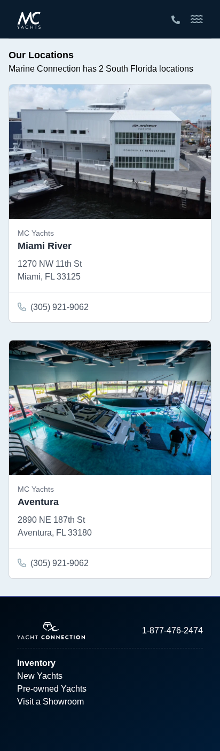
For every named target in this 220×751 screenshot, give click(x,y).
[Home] (63, 631)
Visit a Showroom (50, 701)
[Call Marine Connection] (175, 20)
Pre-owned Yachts (52, 688)
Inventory (36, 663)
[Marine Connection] (29, 19)
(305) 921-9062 (59, 307)
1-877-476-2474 (172, 630)
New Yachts (39, 675)
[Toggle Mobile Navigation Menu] (197, 19)
